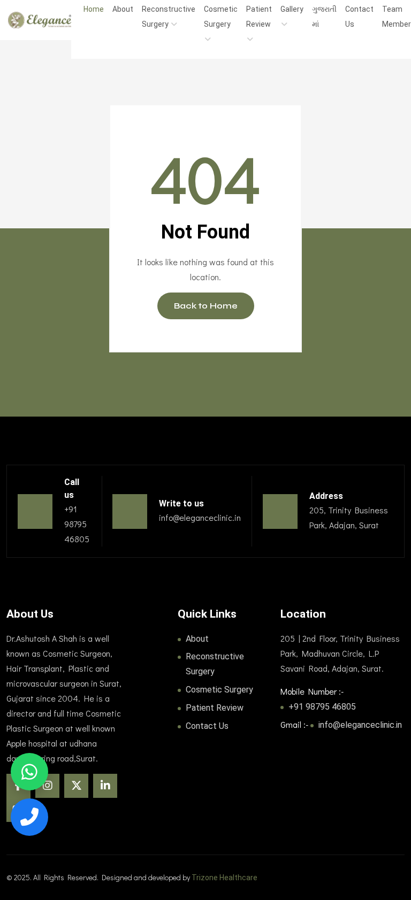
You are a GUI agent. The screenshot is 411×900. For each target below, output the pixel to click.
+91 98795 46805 (322, 707)
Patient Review (214, 708)
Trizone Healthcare (224, 877)
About (197, 639)
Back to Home (206, 306)
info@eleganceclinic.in (360, 725)
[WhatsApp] (29, 771)
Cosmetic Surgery (219, 689)
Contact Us (207, 726)
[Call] (29, 817)
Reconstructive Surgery (215, 663)
